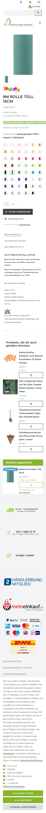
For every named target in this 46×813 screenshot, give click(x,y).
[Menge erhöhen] (13, 204)
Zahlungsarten (12, 661)
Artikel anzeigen (31, 485)
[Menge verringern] (17, 204)
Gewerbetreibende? (15, 674)
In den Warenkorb (19, 212)
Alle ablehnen (23, 800)
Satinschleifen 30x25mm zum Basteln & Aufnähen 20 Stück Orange (31, 357)
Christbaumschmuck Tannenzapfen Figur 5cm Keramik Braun (30, 413)
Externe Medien (15, 773)
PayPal (10, 779)
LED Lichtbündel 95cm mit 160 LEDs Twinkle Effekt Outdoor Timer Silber (31, 386)
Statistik (11, 769)
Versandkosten (24, 224)
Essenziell (12, 766)
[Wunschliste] (39, 2)
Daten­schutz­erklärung (31, 760)
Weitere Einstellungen (14, 786)
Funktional (12, 783)
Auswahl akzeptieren (23, 807)
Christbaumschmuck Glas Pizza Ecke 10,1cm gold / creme (31, 436)
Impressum (8, 753)
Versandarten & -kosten (17, 668)
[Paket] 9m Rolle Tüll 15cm (30, 471)
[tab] (12, 235)
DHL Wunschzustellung (19, 776)
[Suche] (38, 13)
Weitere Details (14, 247)
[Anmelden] (21, 2)
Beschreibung (12, 235)
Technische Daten (15, 241)
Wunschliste (15, 219)
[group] (10, 387)
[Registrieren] (30, 2)
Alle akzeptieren (23, 793)
